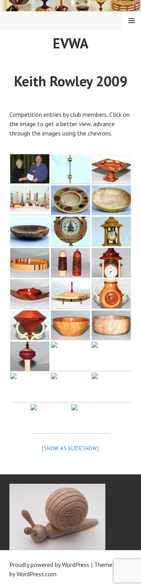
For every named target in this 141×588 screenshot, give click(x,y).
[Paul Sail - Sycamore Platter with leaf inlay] (70, 200)
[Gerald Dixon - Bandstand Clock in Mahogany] (111, 263)
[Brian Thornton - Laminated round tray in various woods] (29, 263)
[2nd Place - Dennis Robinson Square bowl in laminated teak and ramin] (111, 169)
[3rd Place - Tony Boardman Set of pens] (29, 200)
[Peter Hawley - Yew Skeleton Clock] (70, 231)
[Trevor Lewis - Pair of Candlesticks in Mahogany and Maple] (111, 356)
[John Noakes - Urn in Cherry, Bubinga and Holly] (111, 294)
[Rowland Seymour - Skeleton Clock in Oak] (90, 419)
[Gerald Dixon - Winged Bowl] (29, 294)
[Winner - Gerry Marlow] (29, 169)
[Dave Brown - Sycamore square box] (70, 294)
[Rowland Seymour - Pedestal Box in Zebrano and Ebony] (111, 388)
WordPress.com (36, 574)
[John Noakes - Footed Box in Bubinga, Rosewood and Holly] (29, 325)
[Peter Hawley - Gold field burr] (29, 231)
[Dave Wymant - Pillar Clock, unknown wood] (111, 231)
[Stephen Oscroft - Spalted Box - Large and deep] (111, 325)
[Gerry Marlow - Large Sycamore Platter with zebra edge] (70, 356)
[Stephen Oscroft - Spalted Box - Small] (70, 325)
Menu (131, 21)
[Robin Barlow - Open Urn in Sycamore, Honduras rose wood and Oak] (29, 388)
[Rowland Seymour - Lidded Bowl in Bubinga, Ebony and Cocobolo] (70, 388)
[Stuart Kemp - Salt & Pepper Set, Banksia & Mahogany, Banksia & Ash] (70, 263)
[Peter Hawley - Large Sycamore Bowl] (111, 200)
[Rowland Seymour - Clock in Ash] (50, 419)
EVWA (71, 43)
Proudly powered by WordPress (49, 564)
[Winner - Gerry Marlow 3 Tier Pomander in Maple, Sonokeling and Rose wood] (70, 169)
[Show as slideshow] (70, 448)
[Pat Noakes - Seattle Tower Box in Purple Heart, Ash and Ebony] (29, 356)
